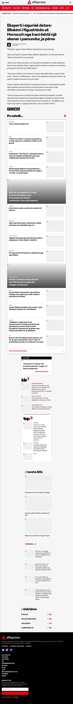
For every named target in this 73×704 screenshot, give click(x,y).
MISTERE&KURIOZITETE (10, 671)
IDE (32, 8)
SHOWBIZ (5, 673)
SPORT (4, 676)
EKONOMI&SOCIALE (43, 8)
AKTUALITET (6, 8)
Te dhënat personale (16, 646)
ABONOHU (6, 693)
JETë (68, 8)
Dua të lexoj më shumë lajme (18, 351)
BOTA (62, 8)
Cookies (29, 646)
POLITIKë (16, 8)
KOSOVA (55, 8)
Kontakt (5, 646)
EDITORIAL (26, 8)
